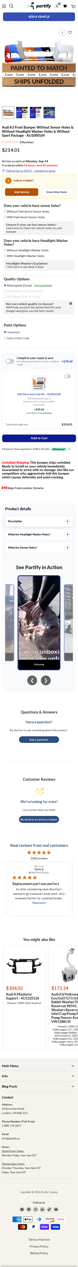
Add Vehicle (21, 192)
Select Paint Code (17, 338)
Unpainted (13, 332)
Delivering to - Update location (30, 170)
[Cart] (73, 6)
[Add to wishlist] (70, 32)
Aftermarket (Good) (29, 285)
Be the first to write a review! (38, 819)
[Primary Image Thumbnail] (8, 113)
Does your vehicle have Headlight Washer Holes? (36, 242)
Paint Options (15, 325)
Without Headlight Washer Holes (28, 250)
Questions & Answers (39, 712)
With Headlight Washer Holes (25, 256)
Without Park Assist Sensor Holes (28, 211)
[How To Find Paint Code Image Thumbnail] (49, 113)
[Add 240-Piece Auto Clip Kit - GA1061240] (67, 376)
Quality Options (17, 279)
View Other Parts (56, 192)
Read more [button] (39, 902)
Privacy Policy (39, 1246)
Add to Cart (39, 438)
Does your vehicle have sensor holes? (32, 206)
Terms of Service (39, 1239)
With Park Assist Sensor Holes (26, 217)
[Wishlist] (65, 6)
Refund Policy (39, 1253)
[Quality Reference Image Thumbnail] (22, 113)
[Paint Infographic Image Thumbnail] (36, 113)
